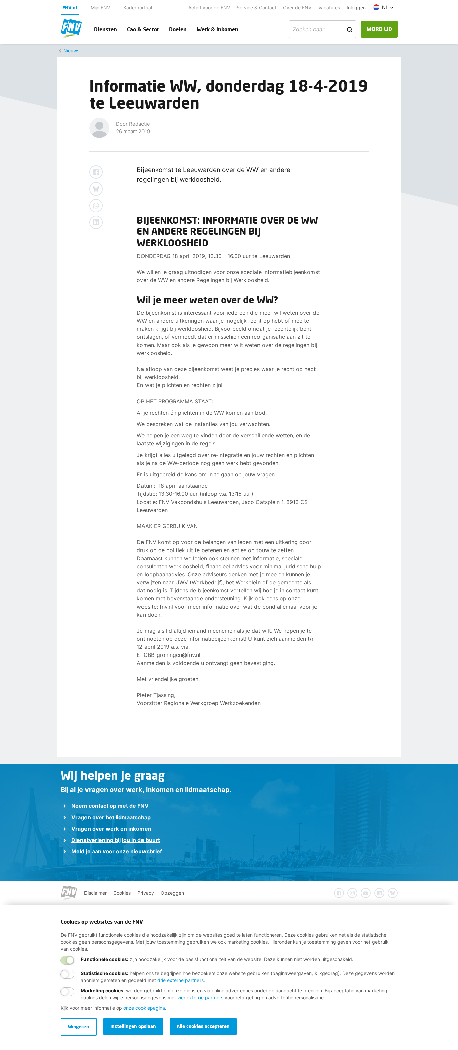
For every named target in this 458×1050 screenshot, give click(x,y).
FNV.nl (69, 7)
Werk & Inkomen (217, 29)
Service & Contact (256, 7)
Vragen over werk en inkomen (111, 828)
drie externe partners (180, 980)
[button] (383, 7)
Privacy (145, 893)
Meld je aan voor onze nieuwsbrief (116, 851)
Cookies (122, 893)
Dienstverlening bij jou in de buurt (115, 840)
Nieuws (71, 50)
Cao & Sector (143, 29)
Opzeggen (172, 893)
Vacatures (329, 7)
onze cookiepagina (144, 1008)
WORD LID (379, 28)
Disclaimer (95, 893)
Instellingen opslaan (133, 1026)
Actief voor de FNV (209, 7)
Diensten (105, 29)
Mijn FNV (100, 7)
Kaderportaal (137, 7)
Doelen (178, 29)
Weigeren (78, 1026)
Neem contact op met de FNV (110, 805)
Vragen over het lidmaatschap (111, 817)
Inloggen (356, 7)
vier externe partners (200, 997)
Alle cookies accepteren (203, 1026)
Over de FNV (297, 7)
